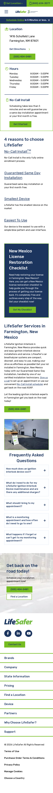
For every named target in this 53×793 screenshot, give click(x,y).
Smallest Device (17, 199)
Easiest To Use (15, 220)
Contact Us (14, 644)
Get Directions (17, 49)
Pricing (9, 685)
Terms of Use (11, 751)
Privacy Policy (12, 764)
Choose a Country (14, 778)
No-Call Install (17, 151)
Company (10, 667)
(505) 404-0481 (22, 56)
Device (8, 704)
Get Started (20, 124)
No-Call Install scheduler (30, 384)
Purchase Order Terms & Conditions (24, 758)
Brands (9, 658)
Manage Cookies (13, 771)
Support (10, 731)
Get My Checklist (22, 309)
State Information (17, 676)
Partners (10, 713)
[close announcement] (49, 20)
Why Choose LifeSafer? (20, 722)
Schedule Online (15, 20)
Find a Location (19, 596)
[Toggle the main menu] (6, 11)
